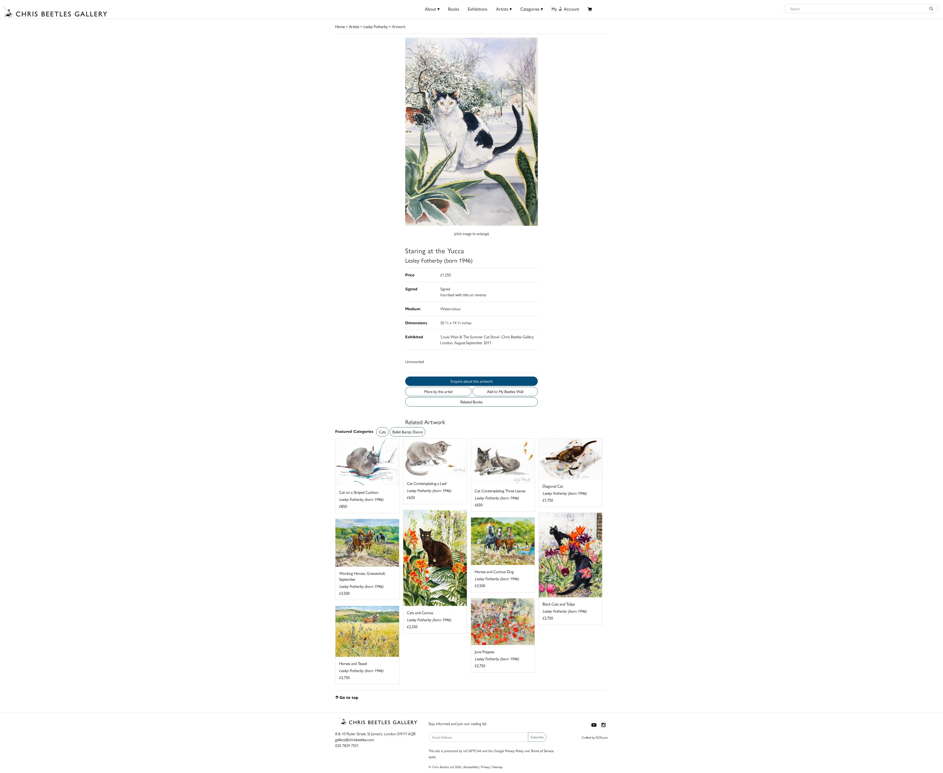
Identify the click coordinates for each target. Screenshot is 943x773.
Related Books (471, 402)
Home (340, 26)
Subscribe (537, 736)
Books (453, 9)
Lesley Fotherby (375, 26)
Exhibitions (477, 9)
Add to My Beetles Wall (505, 391)
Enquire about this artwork (472, 381)
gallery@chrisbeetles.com (354, 739)
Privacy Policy (514, 750)
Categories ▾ (531, 9)
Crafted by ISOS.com (595, 737)
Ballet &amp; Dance (407, 432)
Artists (354, 26)
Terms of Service (542, 750)
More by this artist (438, 391)
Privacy (485, 766)
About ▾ (432, 9)
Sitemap (497, 766)
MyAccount (565, 9)
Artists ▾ (504, 9)
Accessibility (470, 766)
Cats (382, 432)
